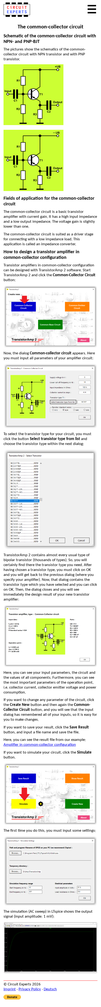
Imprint (10, 989)
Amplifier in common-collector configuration (40, 745)
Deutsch (50, 989)
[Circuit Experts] (17, 16)
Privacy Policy (30, 989)
